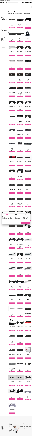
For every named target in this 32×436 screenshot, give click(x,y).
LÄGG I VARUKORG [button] (12, 27)
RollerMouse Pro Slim (28, 175)
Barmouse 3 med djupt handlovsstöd (20, 24)
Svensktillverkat (2, 0)
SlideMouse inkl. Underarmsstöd (20, 382)
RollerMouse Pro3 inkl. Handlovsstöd (20, 121)
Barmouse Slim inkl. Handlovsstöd (20, 272)
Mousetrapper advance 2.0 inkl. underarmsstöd (12, 175)
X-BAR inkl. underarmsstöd (28, 299)
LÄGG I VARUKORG (20, 206)
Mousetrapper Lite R (12, 161)
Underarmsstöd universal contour (12, 134)
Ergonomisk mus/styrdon (4, 19)
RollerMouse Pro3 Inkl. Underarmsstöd (28, 121)
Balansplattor (2, 15)
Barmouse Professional (12, 395)
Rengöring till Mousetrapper (28, 354)
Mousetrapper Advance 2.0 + (28, 134)
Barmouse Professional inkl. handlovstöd (20, 395)
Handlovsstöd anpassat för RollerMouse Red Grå (12, 341)
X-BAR (12, 299)
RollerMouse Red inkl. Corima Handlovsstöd (12, 92)
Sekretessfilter (2, 41)
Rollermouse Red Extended (28, 79)
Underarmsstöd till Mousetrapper (28, 230)
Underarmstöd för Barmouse (12, 409)
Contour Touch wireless (20, 38)
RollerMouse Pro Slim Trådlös (12, 189)
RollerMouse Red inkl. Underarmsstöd (28, 107)
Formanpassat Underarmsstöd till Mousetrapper (12, 244)
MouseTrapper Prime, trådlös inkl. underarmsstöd (20, 176)
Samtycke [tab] (7, 214)
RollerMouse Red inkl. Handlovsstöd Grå (28, 92)
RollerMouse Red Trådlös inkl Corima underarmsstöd (20, 107)
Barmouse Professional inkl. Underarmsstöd (20, 52)
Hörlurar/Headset (3, 29)
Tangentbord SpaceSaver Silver (12, 52)
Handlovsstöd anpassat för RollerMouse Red (28, 313)
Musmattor (2, 38)
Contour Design (2, 18)
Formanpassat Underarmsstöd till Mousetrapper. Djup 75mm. (20, 245)
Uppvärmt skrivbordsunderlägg (3, 47)
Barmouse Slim (28, 258)
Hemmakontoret (3, 28)
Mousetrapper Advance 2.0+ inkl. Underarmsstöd (28, 52)
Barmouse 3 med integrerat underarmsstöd (28, 24)
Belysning (2, 17)
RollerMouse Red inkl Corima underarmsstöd (12, 107)
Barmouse (2, 16)
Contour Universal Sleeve (12, 327)
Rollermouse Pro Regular (20, 189)
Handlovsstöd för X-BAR (12, 354)
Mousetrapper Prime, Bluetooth (12, 148)
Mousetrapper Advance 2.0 (20, 134)
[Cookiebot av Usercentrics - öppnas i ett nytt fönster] (27, 212)
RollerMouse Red (12, 65)
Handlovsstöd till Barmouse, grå (20, 354)
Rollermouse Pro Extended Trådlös (20, 203)
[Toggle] (1, 20)
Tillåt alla (25, 222)
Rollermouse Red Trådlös (20, 65)
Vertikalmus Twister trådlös (28, 38)
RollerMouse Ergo (27, 65)
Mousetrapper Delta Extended (28, 161)
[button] (23, 2)
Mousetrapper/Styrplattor (4, 37)
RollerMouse (2, 40)
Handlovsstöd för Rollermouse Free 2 (28, 340)
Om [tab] (25, 214)
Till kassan (29, 2)
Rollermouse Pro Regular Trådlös (28, 189)
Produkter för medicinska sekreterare (3, 51)
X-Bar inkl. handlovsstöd (20, 299)
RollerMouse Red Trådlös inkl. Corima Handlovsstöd (20, 93)
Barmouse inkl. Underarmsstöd (20, 258)
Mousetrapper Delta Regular (20, 161)
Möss (1, 36)
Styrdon (2, 24)
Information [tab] (16, 214)
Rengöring (2, 39)
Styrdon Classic (28, 381)
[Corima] (3, 2)
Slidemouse (12, 381)
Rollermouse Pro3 (12, 120)
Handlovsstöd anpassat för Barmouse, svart (20, 340)
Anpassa (15, 222)
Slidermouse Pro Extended (12, 230)
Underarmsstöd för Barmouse (12, 286)
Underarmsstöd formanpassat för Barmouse (27, 396)
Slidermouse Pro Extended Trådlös (20, 230)
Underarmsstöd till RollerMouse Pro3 (20, 327)
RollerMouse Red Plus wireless (20, 79)
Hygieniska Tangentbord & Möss (4, 31)
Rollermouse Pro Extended (12, 203)
